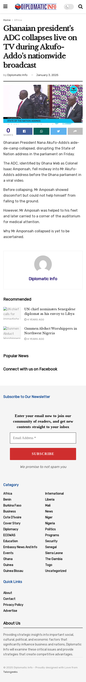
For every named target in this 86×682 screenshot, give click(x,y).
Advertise (10, 611)
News (49, 511)
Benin (7, 499)
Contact (9, 599)
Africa (18, 20)
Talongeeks (10, 671)
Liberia (49, 499)
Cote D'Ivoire (12, 517)
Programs (52, 535)
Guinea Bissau (13, 571)
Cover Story (12, 523)
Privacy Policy (13, 605)
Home (7, 20)
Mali (47, 505)
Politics (50, 529)
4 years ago (35, 319)
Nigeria (50, 523)
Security (51, 541)
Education (10, 541)
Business (9, 511)
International (54, 493)
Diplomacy (10, 529)
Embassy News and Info (20, 547)
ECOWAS (9, 535)
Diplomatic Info (17, 75)
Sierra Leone (54, 553)
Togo (48, 565)
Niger (48, 517)
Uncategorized (55, 571)
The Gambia (53, 559)
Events (8, 553)
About (7, 593)
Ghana (8, 559)
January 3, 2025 (47, 75)
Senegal (51, 547)
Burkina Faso (12, 505)
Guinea (8, 565)
